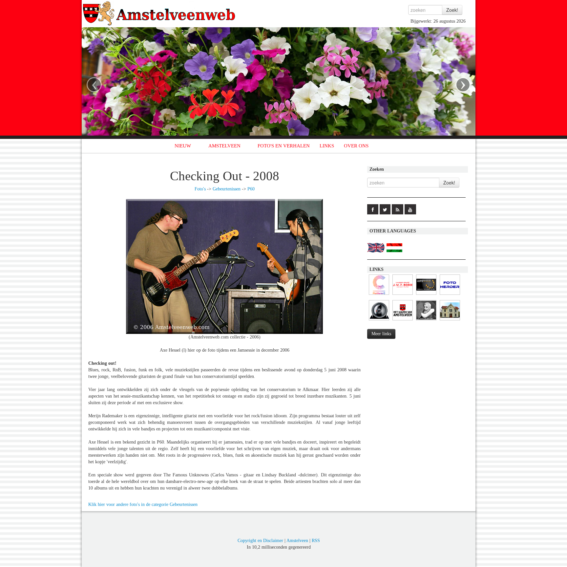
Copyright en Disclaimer (260, 540)
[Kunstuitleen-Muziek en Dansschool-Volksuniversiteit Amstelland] (379, 295)
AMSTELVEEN (224, 145)
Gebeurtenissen (227, 188)
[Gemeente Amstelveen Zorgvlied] (450, 320)
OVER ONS (356, 145)
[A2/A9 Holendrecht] (379, 320)
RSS (316, 540)
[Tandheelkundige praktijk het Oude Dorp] (426, 295)
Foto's (200, 188)
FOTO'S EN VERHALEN (284, 145)
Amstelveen (297, 540)
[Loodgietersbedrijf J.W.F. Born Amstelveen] (402, 295)
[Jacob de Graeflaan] (426, 320)
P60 (251, 188)
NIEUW (183, 145)
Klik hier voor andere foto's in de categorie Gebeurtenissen (143, 504)
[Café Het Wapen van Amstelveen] (402, 320)
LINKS (327, 145)
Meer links (381, 333)
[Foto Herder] (450, 295)
